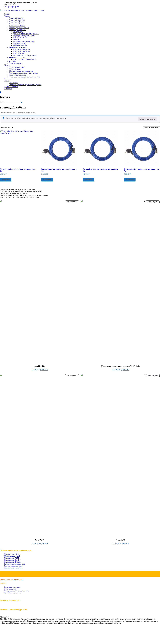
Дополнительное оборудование (24, 55)
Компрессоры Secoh (16, 24)
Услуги (7, 65)
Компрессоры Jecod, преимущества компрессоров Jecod (20, 191)
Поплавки (17, 39)
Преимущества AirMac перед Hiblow (13, 193)
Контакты (8, 89)
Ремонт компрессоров (17, 67)
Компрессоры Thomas (17, 26)
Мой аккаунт (13, 83)
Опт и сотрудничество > (80, 574)
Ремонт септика (14, 69)
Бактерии (12, 61)
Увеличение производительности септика (24, 77)
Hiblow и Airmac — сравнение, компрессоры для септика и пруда (24, 195)
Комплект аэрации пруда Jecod (24, 59)
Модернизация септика (17, 75)
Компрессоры (18, 32)
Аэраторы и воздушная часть (24, 36)
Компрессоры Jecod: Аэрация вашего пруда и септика (20, 197)
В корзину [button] (6, 179)
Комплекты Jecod (19, 53)
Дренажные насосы (20, 45)
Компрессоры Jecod (16, 18)
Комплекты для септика (17, 47)
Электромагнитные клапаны (23, 41)
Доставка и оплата (11, 87)
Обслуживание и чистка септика (21, 71)
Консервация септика (12, 593)
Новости (7, 79)
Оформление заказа (147, 119)
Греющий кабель (19, 43)
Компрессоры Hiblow (16, 22)
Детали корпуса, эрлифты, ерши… (26, 34)
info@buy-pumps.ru (12, 7)
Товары (7, 16)
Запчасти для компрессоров (19, 28)
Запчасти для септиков (17, 30)
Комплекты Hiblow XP (21, 51)
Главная (7, 14)
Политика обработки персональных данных (25, 85)
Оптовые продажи (15, 63)
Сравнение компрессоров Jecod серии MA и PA (17, 189)
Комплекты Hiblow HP (21, 49)
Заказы (6, 81)
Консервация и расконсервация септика (23, 73)
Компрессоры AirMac (17, 20)
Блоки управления (20, 38)
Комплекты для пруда (17, 57)
